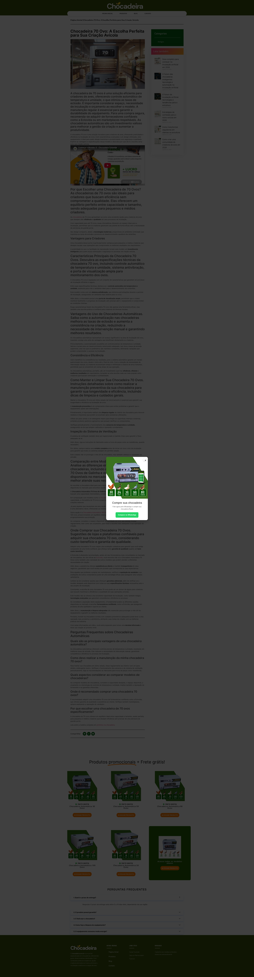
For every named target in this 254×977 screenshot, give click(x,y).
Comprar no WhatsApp (127, 515)
